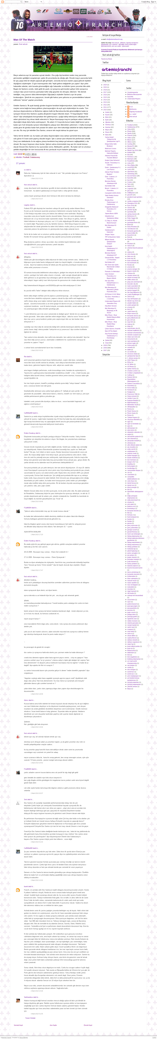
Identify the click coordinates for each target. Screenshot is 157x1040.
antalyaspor (131, 451)
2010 (105, 110)
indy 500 (130, 322)
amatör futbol (131, 303)
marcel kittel (131, 233)
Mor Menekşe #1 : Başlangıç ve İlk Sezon (111, 311)
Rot (25, 357)
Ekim (107, 117)
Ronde (129, 265)
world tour (130, 672)
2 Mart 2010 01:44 (37, 842)
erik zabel (130, 504)
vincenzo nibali (132, 354)
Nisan (107, 132)
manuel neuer (132, 580)
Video (129, 138)
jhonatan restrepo (133, 559)
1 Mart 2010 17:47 (37, 570)
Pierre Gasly (131, 413)
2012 (105, 105)
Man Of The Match (111, 331)
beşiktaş (130, 464)
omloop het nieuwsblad (135, 595)
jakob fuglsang (132, 551)
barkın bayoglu (132, 455)
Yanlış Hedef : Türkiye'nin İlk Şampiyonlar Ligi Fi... (113, 139)
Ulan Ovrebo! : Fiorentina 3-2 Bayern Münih (110, 276)
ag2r (128, 422)
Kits (128, 155)
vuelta (129, 667)
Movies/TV (130, 146)
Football (26, 157)
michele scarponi (133, 335)
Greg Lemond (132, 396)
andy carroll (131, 449)
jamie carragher (132, 553)
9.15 (131, 107)
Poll (128, 237)
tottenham (130, 652)
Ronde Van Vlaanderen (135, 239)
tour (128, 180)
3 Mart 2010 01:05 (37, 1014)
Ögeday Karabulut (136, 112)
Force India (131, 388)
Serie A (129, 246)
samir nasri (131, 627)
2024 (105, 85)
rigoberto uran (132, 619)
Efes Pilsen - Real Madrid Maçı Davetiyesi (111, 324)
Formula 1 (130, 157)
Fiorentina (130, 386)
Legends (130, 188)
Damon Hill (131, 377)
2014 (105, 100)
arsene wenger (132, 269)
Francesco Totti (132, 394)
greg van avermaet (133, 282)
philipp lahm (131, 614)
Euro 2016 (130, 205)
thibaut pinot (131, 650)
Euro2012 (130, 235)
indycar (129, 324)
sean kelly (130, 631)
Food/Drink (131, 161)
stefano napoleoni (133, 642)
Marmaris (130, 159)
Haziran (108, 127)
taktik (129, 350)
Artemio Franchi (6, 1037)
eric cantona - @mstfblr (116, 44)
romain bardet (132, 625)
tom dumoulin (131, 263)
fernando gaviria (132, 231)
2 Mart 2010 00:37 (37, 793)
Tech (129, 184)
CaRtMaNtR (28, 413)
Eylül (107, 120)
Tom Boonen (131, 229)
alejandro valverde (133, 432)
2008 (105, 348)
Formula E (130, 390)
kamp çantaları (132, 564)
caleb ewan (131, 311)
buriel (26, 886)
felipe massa (131, 313)
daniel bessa (131, 483)
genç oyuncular (132, 525)
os (25, 170)
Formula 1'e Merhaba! (112, 271)
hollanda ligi (131, 549)
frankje (129, 521)
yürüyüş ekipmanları (134, 684)
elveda (129, 502)
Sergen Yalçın (109, 234)
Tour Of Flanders (132, 299)
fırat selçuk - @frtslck (118, 43)
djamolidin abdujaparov (135, 491)
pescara (130, 610)
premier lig (130, 210)
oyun (129, 602)
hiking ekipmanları (133, 536)
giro (128, 191)
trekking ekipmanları (134, 659)
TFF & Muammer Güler (112, 237)
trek (128, 655)
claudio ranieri (132, 275)
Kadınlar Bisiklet (132, 400)
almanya (130, 443)
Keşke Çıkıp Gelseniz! (112, 160)
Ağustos (108, 122)
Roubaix (130, 243)
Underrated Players (133, 99)
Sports (129, 133)
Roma (129, 415)
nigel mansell (131, 591)
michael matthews (133, 330)
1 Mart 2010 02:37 (37, 199)
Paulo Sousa (131, 411)
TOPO (154, 1037)
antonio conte (131, 453)
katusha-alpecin (132, 566)
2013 (105, 102)
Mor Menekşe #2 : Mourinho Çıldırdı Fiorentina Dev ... (111, 290)
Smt (25, 799)
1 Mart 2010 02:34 (37, 178)
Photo (129, 131)
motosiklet (130, 587)
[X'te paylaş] (31, 154)
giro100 (129, 195)
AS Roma (130, 366)
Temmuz (108, 125)
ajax (128, 426)
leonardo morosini (133, 574)
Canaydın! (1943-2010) (113, 193)
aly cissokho (131, 447)
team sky (130, 258)
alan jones (130, 430)
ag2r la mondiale (133, 424)
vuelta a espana (132, 201)
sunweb (130, 347)
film (128, 513)
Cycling (129, 144)
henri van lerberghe (133, 534)
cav (128, 472)
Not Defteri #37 (110, 262)
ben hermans (131, 460)
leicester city (131, 284)
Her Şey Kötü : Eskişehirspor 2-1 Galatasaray (111, 283)
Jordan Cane (131, 398)
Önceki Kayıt (88, 1025)
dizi (128, 489)
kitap (129, 326)
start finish (130, 171)
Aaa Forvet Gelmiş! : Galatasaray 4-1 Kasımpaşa (111, 336)
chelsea (130, 273)
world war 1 (131, 674)
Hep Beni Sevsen (111, 306)
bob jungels (131, 466)
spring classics (132, 214)
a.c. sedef (133, 114)
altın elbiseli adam (133, 445)
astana (129, 252)
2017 (105, 92)
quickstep (130, 212)
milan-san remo (132, 337)
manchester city (132, 328)
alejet (129, 434)
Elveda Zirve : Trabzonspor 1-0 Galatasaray (111, 202)
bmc (128, 309)
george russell (132, 530)
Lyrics (129, 169)
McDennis (133, 109)
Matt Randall (131, 402)
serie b (129, 633)
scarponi (130, 629)
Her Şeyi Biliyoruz (133, 292)
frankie (129, 519)
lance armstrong (132, 572)
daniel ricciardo (132, 277)
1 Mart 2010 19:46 (37, 727)
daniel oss (130, 485)
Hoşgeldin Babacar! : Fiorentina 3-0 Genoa (112, 209)
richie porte (131, 345)
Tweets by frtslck (106, 59)
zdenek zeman (132, 686)
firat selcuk (23, 44)
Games (129, 148)
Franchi (129, 135)
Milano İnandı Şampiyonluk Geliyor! (110, 242)
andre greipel (131, 305)
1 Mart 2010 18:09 (37, 694)
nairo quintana (132, 341)
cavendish (130, 474)
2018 (105, 90)
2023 (105, 87)
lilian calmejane (132, 578)
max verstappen (132, 585)
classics (130, 207)
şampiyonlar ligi (132, 356)
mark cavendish (132, 286)
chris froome (131, 254)
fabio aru (130, 256)
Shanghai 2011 (132, 203)
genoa (129, 523)
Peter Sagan (131, 218)
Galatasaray (35, 157)
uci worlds (130, 352)
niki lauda (130, 593)
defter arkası (131, 279)
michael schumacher (134, 333)
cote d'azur (131, 481)
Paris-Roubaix (132, 227)
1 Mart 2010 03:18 (37, 350)
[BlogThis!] (28, 154)
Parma (129, 409)
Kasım (107, 115)
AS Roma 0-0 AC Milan (112, 294)
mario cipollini (132, 583)
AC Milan (130, 364)
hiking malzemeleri (133, 542)
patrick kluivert (132, 604)
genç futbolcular (132, 318)
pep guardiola (132, 608)
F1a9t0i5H (28, 508)
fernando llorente (133, 511)
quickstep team (132, 288)
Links (129, 163)
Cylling (129, 375)
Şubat (107, 340)
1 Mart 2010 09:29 (37, 427)
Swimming (130, 174)
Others (129, 142)
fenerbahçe (131, 508)
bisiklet (129, 152)
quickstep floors (132, 222)
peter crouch (131, 612)
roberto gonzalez (133, 623)
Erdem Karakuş (29, 433)
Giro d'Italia (131, 165)
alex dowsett (131, 438)
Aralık (107, 112)
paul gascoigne (132, 606)
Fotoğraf (130, 392)
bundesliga (131, 468)
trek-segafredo (132, 657)
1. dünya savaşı (132, 358)
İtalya (129, 689)
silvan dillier (131, 636)
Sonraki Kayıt (18, 1025)
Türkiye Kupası (132, 417)
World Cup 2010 (132, 150)
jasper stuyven (132, 557)
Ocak (107, 343)
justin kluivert (131, 561)
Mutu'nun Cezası (110, 148)
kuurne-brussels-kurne (134, 568)
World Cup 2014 (132, 301)
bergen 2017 (131, 462)
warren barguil (132, 290)
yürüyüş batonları (133, 682)
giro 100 (130, 320)
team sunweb (131, 260)
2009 (105, 345)
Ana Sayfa (53, 1025)
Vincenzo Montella (133, 419)
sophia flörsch (132, 638)
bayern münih (132, 271)
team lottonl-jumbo (133, 646)
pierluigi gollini (132, 616)
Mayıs (107, 130)
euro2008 (130, 167)
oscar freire (131, 600)
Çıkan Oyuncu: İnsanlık (112, 329)
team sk (129, 648)
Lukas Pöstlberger (133, 294)
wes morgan (131, 669)
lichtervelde (131, 576)
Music (129, 140)
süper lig (130, 644)
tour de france (132, 176)
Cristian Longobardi (134, 373)
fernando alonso (132, 316)
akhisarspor (131, 428)
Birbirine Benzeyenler (134, 94)
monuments (131, 339)
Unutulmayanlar (132, 92)
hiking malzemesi (133, 544)
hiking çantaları (132, 547)
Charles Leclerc (132, 371)
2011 (105, 107)
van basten (131, 665)
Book (129, 224)
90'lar (129, 362)
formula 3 (130, 515)
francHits (130, 97)
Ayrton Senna (131, 369)
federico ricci (131, 506)
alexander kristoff (133, 441)
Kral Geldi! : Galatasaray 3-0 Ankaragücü (111, 248)
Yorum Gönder (30, 1018)
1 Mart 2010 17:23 (37, 534)
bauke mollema (132, 458)
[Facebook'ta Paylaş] (33, 154)
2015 (105, 97)
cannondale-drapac (133, 470)
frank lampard (132, 517)
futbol (129, 186)
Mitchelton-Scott (132, 405)
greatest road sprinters (134, 197)
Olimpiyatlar (131, 407)
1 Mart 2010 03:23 (37, 407)
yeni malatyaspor (133, 676)
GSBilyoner (131, 193)
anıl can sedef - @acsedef (120, 46)
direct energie (132, 487)
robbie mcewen (132, 621)
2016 (105, 95)
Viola (129, 129)
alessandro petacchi (134, 436)
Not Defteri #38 (110, 186)
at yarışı (129, 307)
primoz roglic (131, 343)
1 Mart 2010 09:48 (37, 501)
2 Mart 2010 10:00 (37, 880)
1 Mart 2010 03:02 (37, 247)
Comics (129, 182)
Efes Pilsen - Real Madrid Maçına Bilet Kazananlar (112, 317)
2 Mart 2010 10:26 (37, 991)
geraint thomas (132, 532)
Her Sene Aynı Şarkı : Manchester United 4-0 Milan (112, 267)
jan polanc (130, 555)
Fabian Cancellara (133, 383)
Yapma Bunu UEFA (111, 213)
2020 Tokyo (131, 360)
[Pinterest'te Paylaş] (35, 154)
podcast (130, 220)
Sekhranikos (28, 997)
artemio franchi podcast (135, 248)
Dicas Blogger (24, 1037)
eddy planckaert (132, 500)
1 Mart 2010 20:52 (37, 763)
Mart (107, 135)
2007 (105, 350)
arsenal (129, 267)
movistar (130, 589)
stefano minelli (132, 640)
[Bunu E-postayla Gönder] (26, 154)
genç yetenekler (132, 528)
